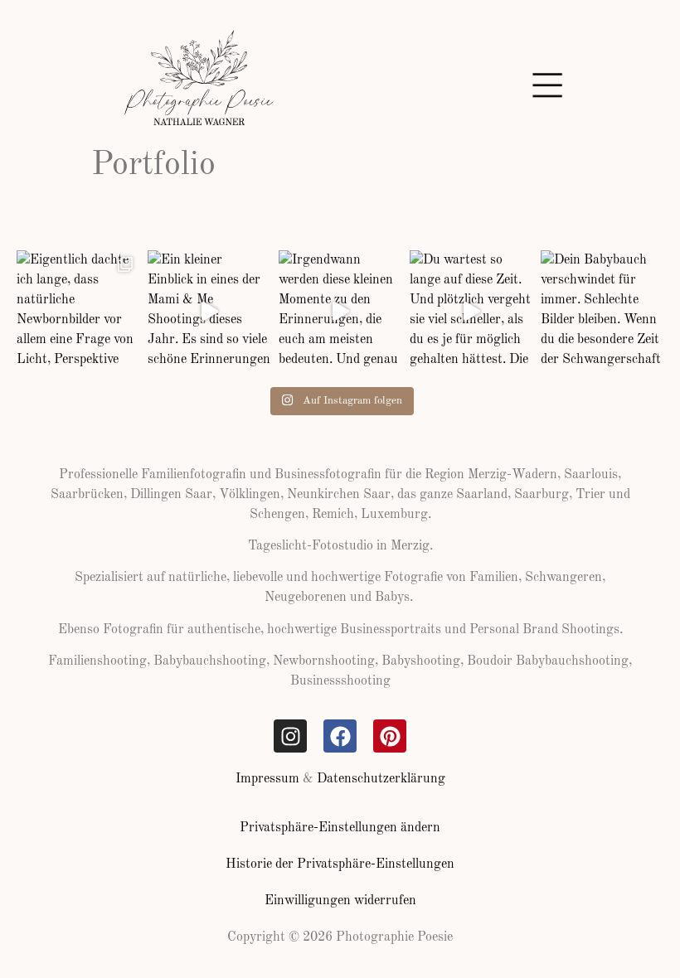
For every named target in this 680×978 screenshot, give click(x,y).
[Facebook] (340, 736)
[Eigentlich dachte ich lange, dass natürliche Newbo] (78, 311)
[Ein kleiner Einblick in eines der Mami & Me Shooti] (209, 311)
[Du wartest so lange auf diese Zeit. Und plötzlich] (471, 311)
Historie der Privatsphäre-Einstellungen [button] (340, 864)
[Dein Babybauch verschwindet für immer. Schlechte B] (602, 311)
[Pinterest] (389, 736)
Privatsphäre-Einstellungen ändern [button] (340, 828)
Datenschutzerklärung (381, 779)
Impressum (267, 779)
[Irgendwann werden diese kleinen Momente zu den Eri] (340, 311)
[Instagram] (290, 736)
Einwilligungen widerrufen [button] (340, 901)
